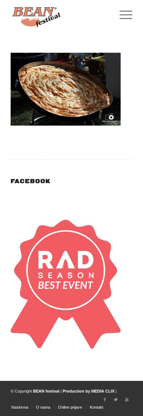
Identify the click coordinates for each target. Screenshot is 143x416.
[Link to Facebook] (104, 399)
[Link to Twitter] (115, 399)
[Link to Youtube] (126, 399)
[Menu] (122, 14)
